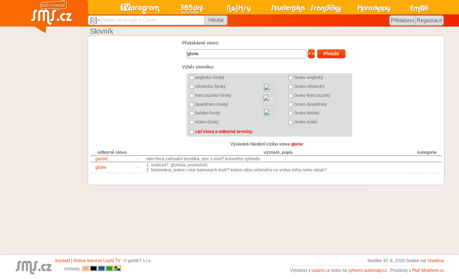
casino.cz (321, 270)
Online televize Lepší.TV (96, 260)
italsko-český (207, 112)
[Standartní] (86, 268)
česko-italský (306, 112)
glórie (101, 167)
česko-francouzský (312, 95)
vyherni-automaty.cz (367, 270)
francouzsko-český (213, 95)
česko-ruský (305, 121)
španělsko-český (211, 104)
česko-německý (309, 86)
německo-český (210, 86)
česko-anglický (308, 77)
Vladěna (435, 260)
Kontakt (62, 260)
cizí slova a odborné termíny (223, 131)
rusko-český (206, 121)
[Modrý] (101, 268)
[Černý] (94, 268)
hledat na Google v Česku (129, 20)
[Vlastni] (117, 268)
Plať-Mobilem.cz (428, 270)
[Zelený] (109, 268)
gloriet (101, 158)
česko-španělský (310, 104)
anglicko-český (209, 77)
